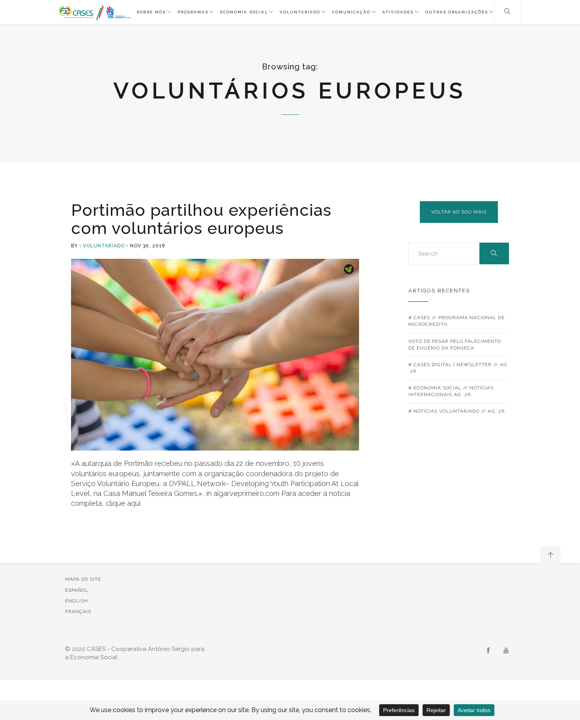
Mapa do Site (83, 579)
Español (76, 590)
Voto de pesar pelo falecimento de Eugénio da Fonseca (454, 344)
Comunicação (351, 12)
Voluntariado (300, 12)
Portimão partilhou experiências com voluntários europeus (201, 219)
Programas (193, 12)
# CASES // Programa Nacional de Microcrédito (456, 321)
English (76, 601)
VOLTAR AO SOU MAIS (458, 212)
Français (78, 611)
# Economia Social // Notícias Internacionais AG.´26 (451, 391)
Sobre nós (151, 12)
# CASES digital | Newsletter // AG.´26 (458, 368)
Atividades (397, 12)
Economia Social (244, 12)
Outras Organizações (456, 12)
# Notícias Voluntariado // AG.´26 (456, 411)
